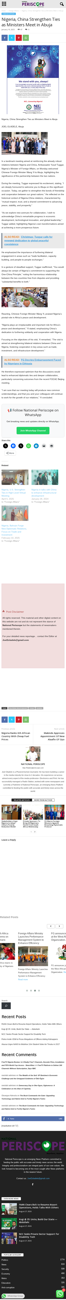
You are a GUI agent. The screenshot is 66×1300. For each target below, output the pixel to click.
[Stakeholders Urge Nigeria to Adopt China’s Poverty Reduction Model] (11, 812)
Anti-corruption (8, 1287)
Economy (6, 1274)
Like (60, 1118)
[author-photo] (33, 753)
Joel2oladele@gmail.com (38, 1178)
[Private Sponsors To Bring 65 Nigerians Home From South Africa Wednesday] (33, 812)
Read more (23, 979)
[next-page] (34, 831)
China (31, 708)
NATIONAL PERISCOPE (33, 764)
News (4, 1264)
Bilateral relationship (18, 708)
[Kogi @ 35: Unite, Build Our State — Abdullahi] (9, 1223)
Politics (5, 1260)
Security (5, 1269)
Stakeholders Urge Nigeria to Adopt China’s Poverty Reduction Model (9, 824)
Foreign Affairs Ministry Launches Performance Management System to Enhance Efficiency (31, 938)
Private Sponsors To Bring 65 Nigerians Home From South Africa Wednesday (31, 824)
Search (5, 1001)
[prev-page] (31, 831)
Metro (4, 1278)
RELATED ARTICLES (22, 800)
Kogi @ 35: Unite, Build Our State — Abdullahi (21, 1029)
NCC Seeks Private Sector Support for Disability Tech (24, 1034)
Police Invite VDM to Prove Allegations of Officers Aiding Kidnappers (30, 1039)
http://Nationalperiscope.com (33, 768)
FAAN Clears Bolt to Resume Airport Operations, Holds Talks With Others (32, 1024)
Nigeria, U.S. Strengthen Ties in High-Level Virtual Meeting (14, 492)
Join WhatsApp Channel (33, 430)
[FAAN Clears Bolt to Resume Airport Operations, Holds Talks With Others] (9, 1209)
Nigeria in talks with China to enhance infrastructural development (43, 492)
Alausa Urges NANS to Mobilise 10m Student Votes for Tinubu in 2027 (31, 1044)
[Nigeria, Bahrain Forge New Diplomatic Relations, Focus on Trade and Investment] (15, 513)
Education (6, 1283)
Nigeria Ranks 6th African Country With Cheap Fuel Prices (16, 736)
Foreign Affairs (14, 11)
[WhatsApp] (26, 38)
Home (4, 11)
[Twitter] (12, 38)
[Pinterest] (19, 38)
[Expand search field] (6, 1005)
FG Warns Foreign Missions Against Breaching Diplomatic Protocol (54, 824)
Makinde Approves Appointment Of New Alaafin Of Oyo (52, 736)
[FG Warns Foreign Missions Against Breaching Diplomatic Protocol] (54, 812)
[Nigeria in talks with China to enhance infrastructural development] (44, 477)
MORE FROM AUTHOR (43, 800)
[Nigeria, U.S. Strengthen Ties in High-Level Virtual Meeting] (15, 477)
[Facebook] (5, 38)
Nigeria (39, 708)
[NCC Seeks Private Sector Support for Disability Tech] (9, 1238)
